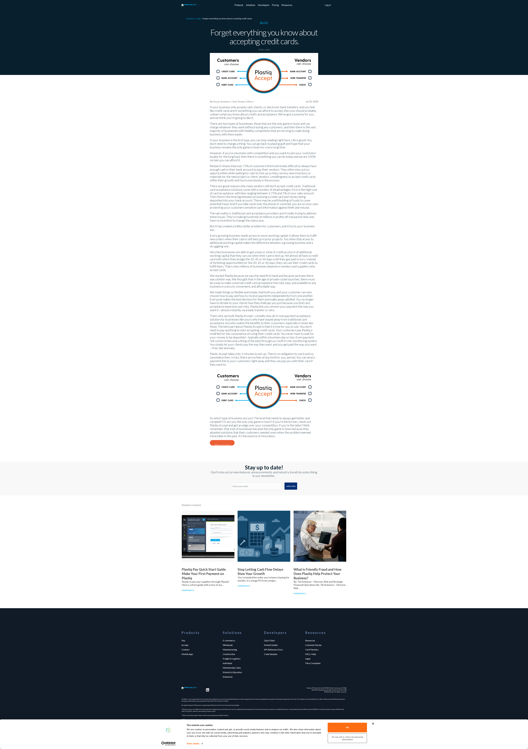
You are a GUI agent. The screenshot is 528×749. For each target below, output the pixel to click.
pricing (275, 5)
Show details (193, 743)
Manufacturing (230, 649)
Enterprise (228, 676)
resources (287, 5)
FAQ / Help (310, 654)
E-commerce (229, 640)
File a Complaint (313, 663)
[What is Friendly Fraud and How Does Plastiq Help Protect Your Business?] (320, 535)
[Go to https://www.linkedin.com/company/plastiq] (207, 690)
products (239, 5)
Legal (307, 658)
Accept (185, 645)
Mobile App (187, 654)
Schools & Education (232, 672)
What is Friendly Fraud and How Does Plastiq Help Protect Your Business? (317, 573)
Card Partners (311, 649)
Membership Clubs (232, 667)
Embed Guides (271, 645)
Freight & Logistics (231, 658)
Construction (229, 654)
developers (263, 5)
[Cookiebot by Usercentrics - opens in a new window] (168, 744)
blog (198, 18)
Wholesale (228, 645)
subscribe (290, 486)
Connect (185, 649)
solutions (250, 5)
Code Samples (270, 654)
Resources (310, 640)
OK (347, 727)
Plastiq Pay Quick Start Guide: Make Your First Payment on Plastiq (204, 573)
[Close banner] (373, 724)
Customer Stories (313, 645)
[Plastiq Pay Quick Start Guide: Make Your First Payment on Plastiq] (208, 535)
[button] (328, 5)
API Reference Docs (273, 649)
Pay (183, 640)
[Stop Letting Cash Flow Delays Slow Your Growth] (264, 535)
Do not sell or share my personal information (347, 738)
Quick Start (269, 640)
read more (187, 590)
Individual (227, 663)
